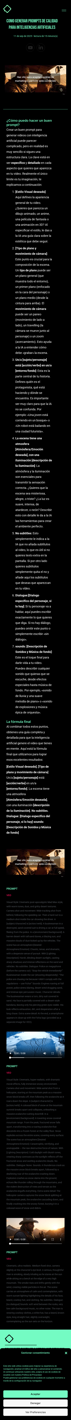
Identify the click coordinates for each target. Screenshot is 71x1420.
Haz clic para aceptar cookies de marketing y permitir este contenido (35, 79)
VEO (8, 895)
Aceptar (35, 1394)
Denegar (35, 1403)
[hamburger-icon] (64, 10)
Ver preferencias (35, 1412)
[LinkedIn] (41, 47)
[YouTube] (30, 47)
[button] (66, 1353)
